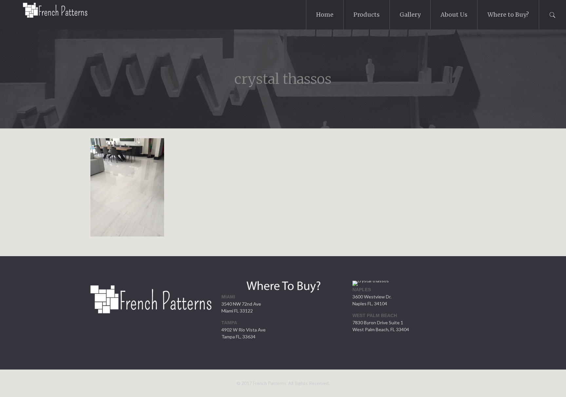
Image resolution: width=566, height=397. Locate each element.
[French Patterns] (47, 11)
